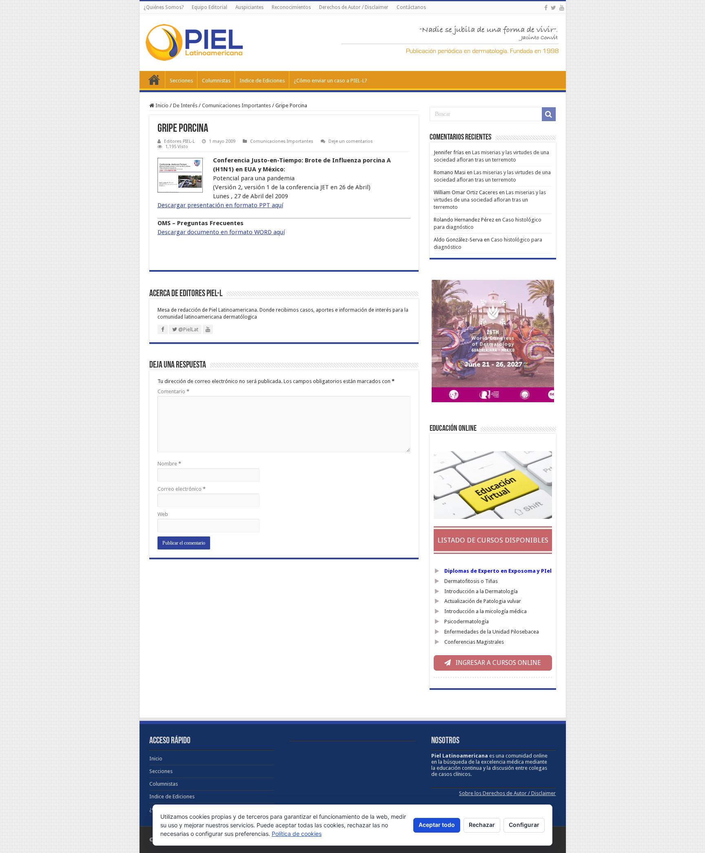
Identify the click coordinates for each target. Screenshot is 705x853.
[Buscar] (549, 114)
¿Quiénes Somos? (164, 7)
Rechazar (482, 824)
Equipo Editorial (209, 7)
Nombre (169, 464)
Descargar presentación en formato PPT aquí (220, 205)
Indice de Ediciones (262, 81)
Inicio (154, 79)
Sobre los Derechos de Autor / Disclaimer (507, 793)
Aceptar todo (437, 824)
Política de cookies (296, 833)
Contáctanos (411, 7)
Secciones (181, 81)
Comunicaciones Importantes (236, 105)
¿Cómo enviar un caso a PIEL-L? (330, 81)
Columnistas (216, 81)
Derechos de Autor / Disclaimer (353, 7)
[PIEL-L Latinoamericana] (194, 41)
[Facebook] (545, 8)
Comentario (173, 391)
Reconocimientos (291, 7)
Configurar (524, 824)
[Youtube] (562, 8)
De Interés (185, 105)
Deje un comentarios (350, 141)
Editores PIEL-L (179, 141)
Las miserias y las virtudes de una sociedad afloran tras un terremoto (490, 199)
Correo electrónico (181, 489)
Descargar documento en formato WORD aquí (221, 232)
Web (162, 514)
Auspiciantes (249, 7)
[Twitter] (553, 8)
